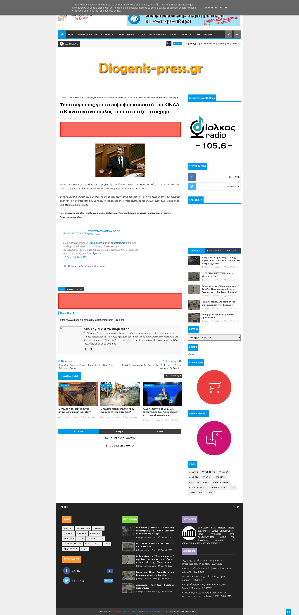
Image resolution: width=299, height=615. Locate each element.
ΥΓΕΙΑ (209, 492)
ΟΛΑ (70, 34)
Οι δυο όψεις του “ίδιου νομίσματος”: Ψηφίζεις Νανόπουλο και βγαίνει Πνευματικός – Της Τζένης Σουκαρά (220, 289)
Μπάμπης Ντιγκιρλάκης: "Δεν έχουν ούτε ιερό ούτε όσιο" (117, 410)
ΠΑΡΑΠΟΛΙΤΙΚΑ (125, 34)
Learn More (210, 7)
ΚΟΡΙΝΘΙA (65, 385)
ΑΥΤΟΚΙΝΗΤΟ (208, 472)
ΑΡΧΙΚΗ (64, 507)
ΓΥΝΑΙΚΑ (223, 472)
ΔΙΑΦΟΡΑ (194, 477)
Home (63, 97)
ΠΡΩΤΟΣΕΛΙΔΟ (218, 487)
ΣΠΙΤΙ (232, 487)
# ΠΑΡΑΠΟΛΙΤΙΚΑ (75, 289)
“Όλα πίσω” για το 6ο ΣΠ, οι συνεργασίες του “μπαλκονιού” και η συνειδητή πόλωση (160, 412)
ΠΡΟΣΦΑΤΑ (196, 250)
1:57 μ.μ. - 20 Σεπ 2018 (74, 257)
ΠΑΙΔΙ (206, 482)
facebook (160, 431)
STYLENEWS (156, 34)
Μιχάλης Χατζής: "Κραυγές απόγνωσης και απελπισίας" (74, 410)
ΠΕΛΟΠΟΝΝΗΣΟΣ (87, 34)
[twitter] (238, 507)
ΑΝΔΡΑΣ (193, 472)
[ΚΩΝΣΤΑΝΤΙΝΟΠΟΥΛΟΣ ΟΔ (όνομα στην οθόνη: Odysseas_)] (75, 233)
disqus (119, 431)
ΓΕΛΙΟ (174, 34)
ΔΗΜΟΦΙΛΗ (214, 250)
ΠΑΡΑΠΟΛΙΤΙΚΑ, (95, 118)
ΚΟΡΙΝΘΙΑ (107, 34)
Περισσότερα (174, 375)
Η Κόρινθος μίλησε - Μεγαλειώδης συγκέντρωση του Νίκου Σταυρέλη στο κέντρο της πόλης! (215, 43)
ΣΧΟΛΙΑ (231, 250)
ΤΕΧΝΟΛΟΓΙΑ (196, 492)
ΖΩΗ (140, 34)
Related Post (69, 375)
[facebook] (234, 507)
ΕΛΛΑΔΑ (186, 34)
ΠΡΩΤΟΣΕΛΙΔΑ (204, 34)
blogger (78, 431)
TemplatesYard (130, 611)
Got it (223, 7)
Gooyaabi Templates (154, 611)
